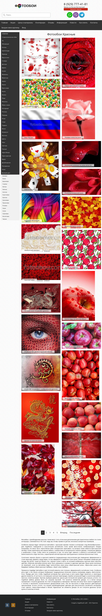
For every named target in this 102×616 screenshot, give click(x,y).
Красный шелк (29, 280)
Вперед (63, 532)
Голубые (4, 184)
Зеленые (4, 189)
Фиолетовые (5, 216)
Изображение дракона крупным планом (38, 352)
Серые (4, 208)
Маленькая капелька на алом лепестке (78, 165)
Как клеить (83, 23)
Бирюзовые (5, 181)
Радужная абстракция (31, 221)
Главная (4, 23)
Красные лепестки (30, 75)
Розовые (4, 205)
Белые (4, 178)
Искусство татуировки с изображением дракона (40, 389)
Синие (4, 211)
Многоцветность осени (73, 226)
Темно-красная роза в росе (74, 86)
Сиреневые (5, 213)
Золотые (4, 192)
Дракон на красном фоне (33, 441)
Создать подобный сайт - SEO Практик (84, 603)
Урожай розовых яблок (73, 347)
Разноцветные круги (31, 106)
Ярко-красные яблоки (72, 398)
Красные (4, 197)
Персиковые (5, 203)
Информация (62, 23)
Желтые (4, 186)
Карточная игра (29, 189)
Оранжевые (5, 200)
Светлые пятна (70, 497)
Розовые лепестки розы (73, 137)
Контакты (94, 23)
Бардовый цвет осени (31, 492)
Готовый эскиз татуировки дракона (36, 311)
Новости (73, 23)
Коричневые (5, 195)
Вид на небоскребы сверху (74, 456)
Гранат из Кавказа (71, 267)
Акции (12, 23)
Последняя (75, 532)
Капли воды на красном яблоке (75, 319)
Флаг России (28, 138)
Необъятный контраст (32, 250)
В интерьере (40, 23)
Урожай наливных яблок (73, 429)
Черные (4, 219)
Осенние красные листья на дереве (77, 525)
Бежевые (4, 176)
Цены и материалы (25, 23)
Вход (24, 28)
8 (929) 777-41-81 (76, 4)
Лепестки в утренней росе (74, 193)
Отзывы (51, 23)
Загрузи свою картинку (10, 28)
